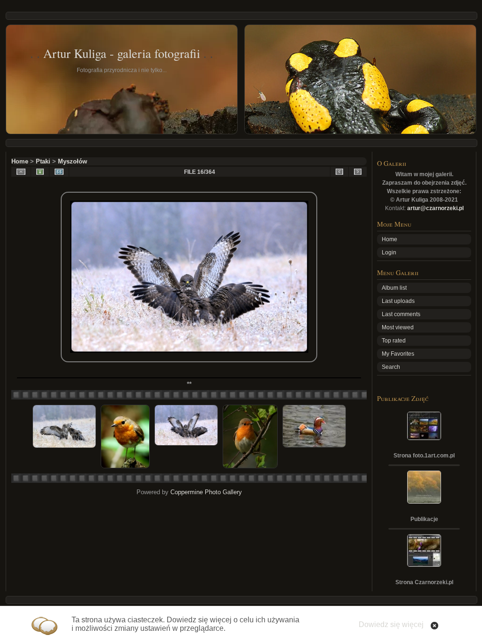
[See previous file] (339, 172)
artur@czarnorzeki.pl (435, 208)
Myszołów (72, 161)
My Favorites (398, 354)
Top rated (394, 340)
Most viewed (398, 327)
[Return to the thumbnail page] (21, 172)
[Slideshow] (59, 172)
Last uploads (398, 301)
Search (391, 367)
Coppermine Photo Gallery (206, 492)
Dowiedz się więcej (391, 624)
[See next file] (358, 172)
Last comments (401, 314)
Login (389, 252)
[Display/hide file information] (40, 172)
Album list (394, 288)
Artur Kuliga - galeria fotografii (121, 53)
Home (19, 161)
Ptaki (43, 161)
